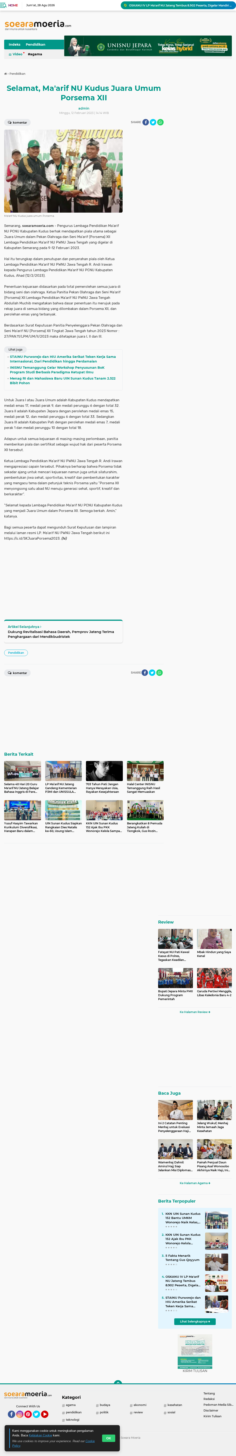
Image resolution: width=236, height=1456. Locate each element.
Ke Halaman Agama (194, 1183)
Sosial (171, 1412)
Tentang (209, 1393)
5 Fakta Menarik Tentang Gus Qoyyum (182, 1258)
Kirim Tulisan (212, 1416)
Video (17, 54)
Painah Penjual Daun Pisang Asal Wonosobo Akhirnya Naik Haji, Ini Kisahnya (213, 1166)
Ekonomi (140, 1405)
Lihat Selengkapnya (194, 1321)
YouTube (48, 1420)
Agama (36, 54)
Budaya (105, 1405)
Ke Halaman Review (194, 1012)
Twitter (38, 1420)
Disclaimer (211, 1410)
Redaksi (209, 1399)
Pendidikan (35, 44)
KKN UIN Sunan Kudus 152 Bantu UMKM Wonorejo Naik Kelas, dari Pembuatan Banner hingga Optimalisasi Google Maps (183, 1218)
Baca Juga (169, 1093)
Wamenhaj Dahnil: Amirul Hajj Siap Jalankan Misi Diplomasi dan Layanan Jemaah (174, 1166)
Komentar (19, 122)
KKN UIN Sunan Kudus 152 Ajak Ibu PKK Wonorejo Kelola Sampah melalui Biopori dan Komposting (183, 1239)
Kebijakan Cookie (40, 1435)
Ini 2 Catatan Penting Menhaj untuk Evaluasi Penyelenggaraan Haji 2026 (174, 1127)
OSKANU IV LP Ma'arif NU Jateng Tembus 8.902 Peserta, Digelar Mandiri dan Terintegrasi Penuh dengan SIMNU (180, 5)
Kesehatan (175, 1405)
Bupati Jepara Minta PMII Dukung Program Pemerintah (175, 995)
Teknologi (72, 1419)
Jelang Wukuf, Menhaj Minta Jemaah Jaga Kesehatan (212, 1127)
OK (108, 1438)
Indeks (14, 44)
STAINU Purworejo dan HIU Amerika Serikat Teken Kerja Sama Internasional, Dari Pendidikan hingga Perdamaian (183, 1302)
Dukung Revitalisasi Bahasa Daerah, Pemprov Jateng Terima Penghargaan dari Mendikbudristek (61, 634)
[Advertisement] (145, 199)
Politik (104, 1412)
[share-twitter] (153, 122)
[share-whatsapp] (160, 122)
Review (166, 922)
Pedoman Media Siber (219, 1404)
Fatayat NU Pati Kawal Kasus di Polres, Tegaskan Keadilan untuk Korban (173, 956)
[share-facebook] (145, 122)
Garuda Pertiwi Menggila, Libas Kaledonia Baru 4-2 (214, 993)
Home (13, 5)
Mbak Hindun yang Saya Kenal (214, 954)
